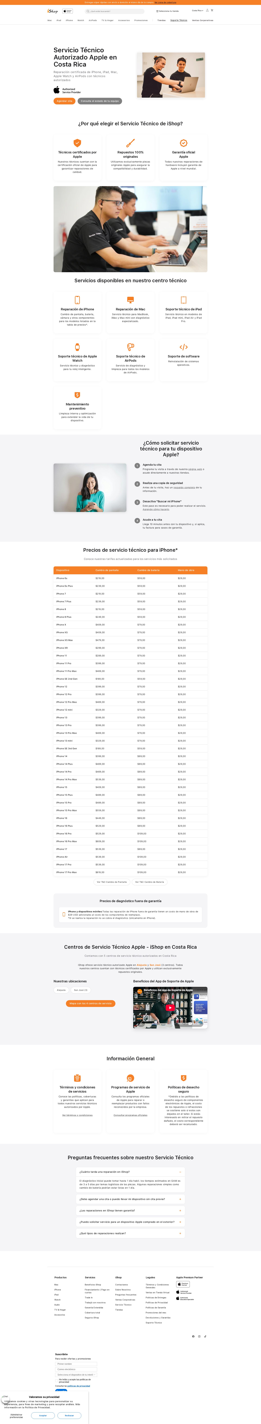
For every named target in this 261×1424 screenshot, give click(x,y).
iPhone (57, 1290)
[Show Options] (94, 1375)
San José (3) (81, 990)
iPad (56, 1295)
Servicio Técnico (123, 1305)
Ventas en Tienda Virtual (157, 1292)
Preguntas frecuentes (125, 1295)
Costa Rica (196, 10)
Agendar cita (64, 101)
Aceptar (43, 1415)
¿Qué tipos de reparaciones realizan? (103, 1233)
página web (195, 469)
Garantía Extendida (94, 1308)
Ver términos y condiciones (77, 1115)
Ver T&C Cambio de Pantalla (112, 882)
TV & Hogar (60, 1310)
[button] (50, 20)
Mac (56, 1285)
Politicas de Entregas (156, 1298)
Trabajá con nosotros (95, 1303)
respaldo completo (184, 487)
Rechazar (69, 1415)
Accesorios (59, 1315)
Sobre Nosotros (123, 1290)
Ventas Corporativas (125, 1300)
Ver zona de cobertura (165, 2)
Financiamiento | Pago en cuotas (97, 1291)
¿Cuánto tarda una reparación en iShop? (105, 1171)
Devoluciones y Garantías (158, 1318)
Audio (57, 1305)
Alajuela (61, 990)
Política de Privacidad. (38, 1407)
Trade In (89, 1298)
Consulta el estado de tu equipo (100, 101)
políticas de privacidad (78, 1386)
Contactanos (121, 1285)
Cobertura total (92, 1313)
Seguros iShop (92, 1318)
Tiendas (119, 1310)
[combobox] (115, 11)
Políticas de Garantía (156, 1308)
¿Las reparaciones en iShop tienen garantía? (107, 1210)
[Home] (54, 11)
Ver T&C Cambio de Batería (149, 882)
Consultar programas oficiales (130, 1115)
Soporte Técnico (154, 1323)
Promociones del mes (156, 1313)
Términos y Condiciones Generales (157, 1286)
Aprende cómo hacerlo (156, 509)
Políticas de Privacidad (157, 1303)
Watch (57, 1300)
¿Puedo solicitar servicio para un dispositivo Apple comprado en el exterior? (127, 1221)
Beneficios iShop (93, 1285)
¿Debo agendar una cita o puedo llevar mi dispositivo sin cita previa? (122, 1199)
